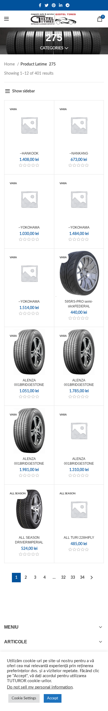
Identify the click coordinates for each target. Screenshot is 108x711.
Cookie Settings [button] (24, 698)
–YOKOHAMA (29, 227)
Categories (51, 48)
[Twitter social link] (46, 5)
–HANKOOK (29, 153)
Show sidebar (23, 91)
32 (63, 578)
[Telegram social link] (67, 5)
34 (82, 578)
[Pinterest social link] (53, 5)
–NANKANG (79, 153)
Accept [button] (52, 698)
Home (10, 64)
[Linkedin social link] (60, 5)
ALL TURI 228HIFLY (79, 538)
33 (73, 578)
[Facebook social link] (40, 5)
